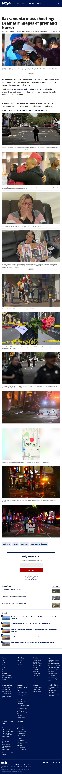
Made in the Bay (21, 696)
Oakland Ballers (52, 673)
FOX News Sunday (7, 677)
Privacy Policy (32, 578)
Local (3, 660)
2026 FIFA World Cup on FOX (53, 660)
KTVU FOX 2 (12, 31)
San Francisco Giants (53, 667)
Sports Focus (20, 700)
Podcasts (4, 673)
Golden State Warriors (54, 665)
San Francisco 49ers (53, 663)
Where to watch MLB (7, 731)
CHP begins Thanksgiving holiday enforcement (14, 596)
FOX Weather (36, 675)
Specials (20, 685)
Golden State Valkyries (54, 669)
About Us (20, 722)
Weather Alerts (37, 660)
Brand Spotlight (21, 717)
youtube (47, 762)
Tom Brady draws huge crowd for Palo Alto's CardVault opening (30, 623)
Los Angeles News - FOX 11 (53, 688)
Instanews (24, 544)
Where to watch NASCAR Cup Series (7, 733)
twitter (59, 762)
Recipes (19, 666)
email (44, 762)
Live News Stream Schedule (22, 737)
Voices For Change (22, 712)
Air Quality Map (37, 665)
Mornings (20, 658)
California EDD (6, 687)
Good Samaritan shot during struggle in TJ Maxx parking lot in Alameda (33, 642)
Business (4, 670)
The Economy (36, 689)
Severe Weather (37, 671)
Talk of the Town (21, 701)
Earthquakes (36, 669)
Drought (4, 666)
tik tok (56, 762)
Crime (3, 664)
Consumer (4, 671)
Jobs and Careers (21, 728)
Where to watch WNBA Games (6, 750)
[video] (56, 591)
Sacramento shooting (39, 544)
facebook (50, 762)
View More (55, 586)
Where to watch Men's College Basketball (6, 741)
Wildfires (4, 668)
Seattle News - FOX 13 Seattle (53, 694)
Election (4, 679)
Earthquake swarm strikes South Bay (11, 589)
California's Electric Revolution (22, 688)
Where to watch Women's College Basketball (6, 746)
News (15, 544)
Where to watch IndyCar (6, 737)
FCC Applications (21, 749)
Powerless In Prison (7, 693)
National (4, 662)
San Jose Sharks (52, 677)
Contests (19, 664)
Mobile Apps (20, 740)
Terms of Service (32, 579)
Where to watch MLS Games (7, 753)
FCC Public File (21, 747)
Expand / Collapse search (59, 3)
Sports (50, 658)
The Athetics (51, 675)
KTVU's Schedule (21, 735)
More (38, 3)
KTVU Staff (20, 726)
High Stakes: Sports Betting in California (22, 693)
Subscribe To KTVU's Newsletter (22, 743)
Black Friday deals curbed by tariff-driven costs (14, 603)
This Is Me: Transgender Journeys (23, 704)
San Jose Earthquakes (54, 679)
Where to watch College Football (6, 728)
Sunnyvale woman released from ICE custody (25, 636)
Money (35, 685)
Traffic (19, 662)
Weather (36, 658)
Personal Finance (37, 687)
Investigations (7, 685)
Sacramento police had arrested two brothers (31, 89)
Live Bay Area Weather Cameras (37, 662)
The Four (19, 690)
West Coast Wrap (6, 675)
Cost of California (6, 691)
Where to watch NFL (7, 726)
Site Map (19, 745)
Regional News (53, 685)
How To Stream (21, 724)
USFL (49, 681)
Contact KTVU (21, 730)
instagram (53, 762)
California (18, 31)
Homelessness (6, 689)
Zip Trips (19, 660)
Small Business (37, 691)
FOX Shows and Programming (21, 732)
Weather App (36, 673)
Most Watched (7, 586)
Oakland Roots (52, 671)
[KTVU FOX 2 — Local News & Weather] (7, 3)
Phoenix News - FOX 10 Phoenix (53, 691)
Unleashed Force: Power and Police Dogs (6, 696)
